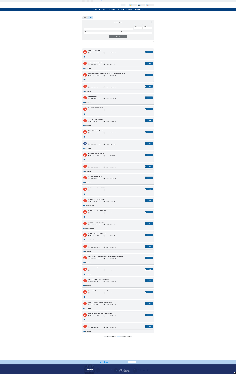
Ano (144, 24)
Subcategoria (120, 31)
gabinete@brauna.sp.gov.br (124, 370)
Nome (85, 26)
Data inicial (136, 26)
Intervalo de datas (138, 24)
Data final (145, 26)
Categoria (85, 31)
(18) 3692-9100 (122, 369)
